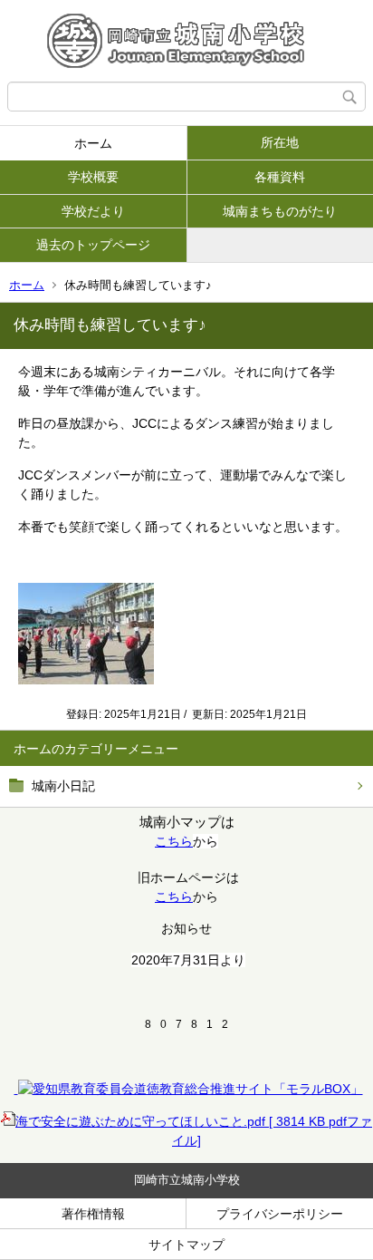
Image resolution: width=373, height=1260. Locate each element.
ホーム (93, 143)
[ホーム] (186, 41)
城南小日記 (63, 786)
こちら (174, 841)
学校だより (93, 211)
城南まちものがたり (280, 211)
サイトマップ (186, 1244)
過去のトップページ (93, 244)
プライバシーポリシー (279, 1214)
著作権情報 (93, 1214)
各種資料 (279, 177)
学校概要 (93, 177)
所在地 (280, 142)
